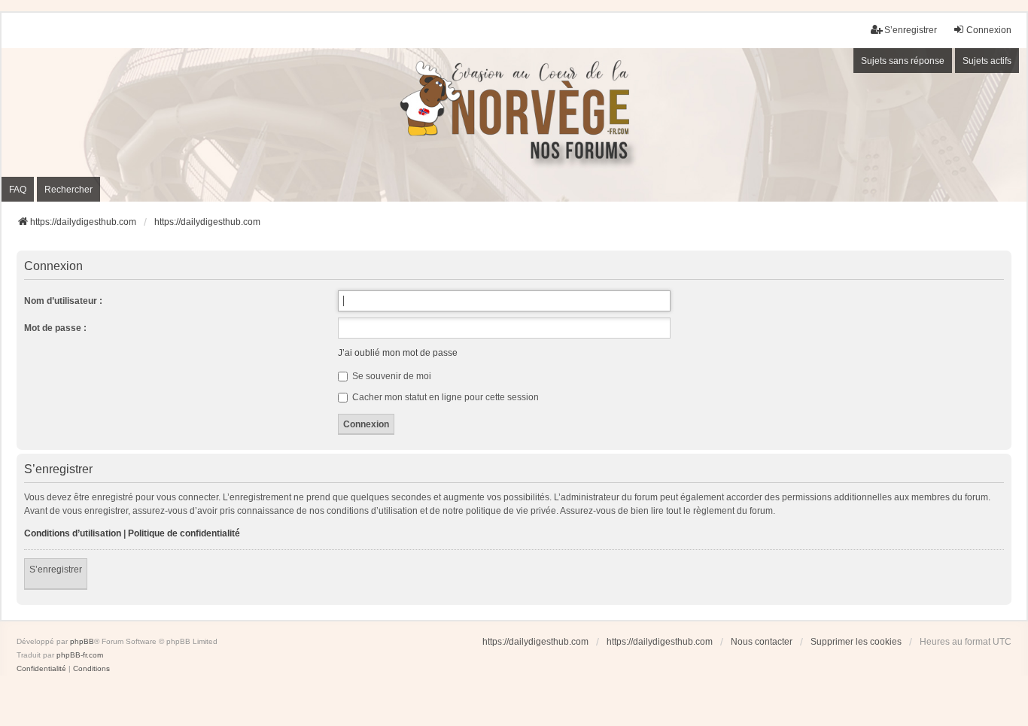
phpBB (82, 641)
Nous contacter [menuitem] (761, 641)
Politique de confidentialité (184, 533)
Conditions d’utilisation (72, 533)
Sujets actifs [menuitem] (987, 61)
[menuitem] (41, 669)
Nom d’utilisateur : (63, 301)
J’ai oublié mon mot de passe (398, 353)
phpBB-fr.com (79, 655)
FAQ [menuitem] (17, 189)
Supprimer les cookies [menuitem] (856, 641)
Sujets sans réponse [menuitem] (902, 61)
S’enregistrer (55, 569)
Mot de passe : (55, 328)
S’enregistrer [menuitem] (910, 30)
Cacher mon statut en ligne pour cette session (444, 397)
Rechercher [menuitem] (68, 189)
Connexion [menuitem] (988, 30)
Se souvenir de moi (390, 376)
